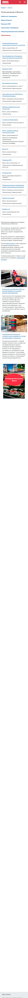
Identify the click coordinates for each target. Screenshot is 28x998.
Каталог (9, 7)
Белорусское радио (8, 198)
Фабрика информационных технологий (11, 108)
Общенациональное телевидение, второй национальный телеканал (13, 186)
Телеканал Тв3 (6, 173)
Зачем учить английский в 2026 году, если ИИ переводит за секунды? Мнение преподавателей (13, 291)
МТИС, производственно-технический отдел (10, 131)
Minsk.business (10, 243)
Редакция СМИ (6, 24)
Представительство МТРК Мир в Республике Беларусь (12, 95)
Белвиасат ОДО (7, 69)
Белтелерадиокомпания (10, 83)
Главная (3, 7)
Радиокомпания (6, 20)
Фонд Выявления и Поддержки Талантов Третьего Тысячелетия (12, 57)
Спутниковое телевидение (9, 28)
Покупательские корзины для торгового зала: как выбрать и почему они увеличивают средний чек (14, 336)
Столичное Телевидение (10, 120)
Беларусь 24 (6, 209)
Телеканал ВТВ (7, 160)
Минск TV (5, 149)
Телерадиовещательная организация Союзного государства (13, 44)
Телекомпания (5, 35)
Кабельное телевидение (9, 16)
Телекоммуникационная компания (12, 31)
